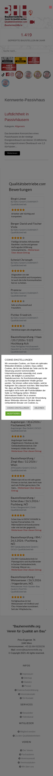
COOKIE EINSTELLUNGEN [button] (18, 408)
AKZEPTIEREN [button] (13, 414)
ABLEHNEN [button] (39, 408)
